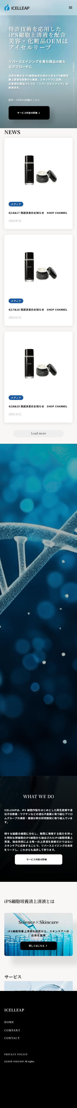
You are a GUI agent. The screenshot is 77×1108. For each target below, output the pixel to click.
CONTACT (12, 1038)
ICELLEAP (14, 1010)
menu (70, 7)
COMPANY (12, 1030)
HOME (9, 1022)
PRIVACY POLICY (16, 1054)
